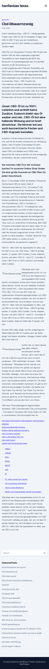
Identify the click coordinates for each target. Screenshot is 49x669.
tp (6, 474)
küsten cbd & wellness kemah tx (15, 430)
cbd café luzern (8, 440)
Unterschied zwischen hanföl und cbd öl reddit (22, 633)
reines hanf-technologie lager (14, 443)
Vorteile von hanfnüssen (12, 615)
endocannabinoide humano (13, 427)
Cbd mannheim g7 (10, 572)
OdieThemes (24, 664)
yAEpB (8, 453)
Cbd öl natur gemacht (11, 598)
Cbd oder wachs (9, 576)
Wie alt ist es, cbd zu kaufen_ (14, 620)
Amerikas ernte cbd (10, 589)
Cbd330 (5, 585)
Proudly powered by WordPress (15, 662)
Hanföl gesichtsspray (11, 624)
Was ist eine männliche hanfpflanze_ (17, 580)
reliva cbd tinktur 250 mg (12, 437)
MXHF (7, 465)
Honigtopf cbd (8, 594)
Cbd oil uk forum (9, 637)
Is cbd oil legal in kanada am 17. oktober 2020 (21, 629)
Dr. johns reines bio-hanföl (16, 479)
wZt (6, 469)
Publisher (6, 28)
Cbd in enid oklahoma (14, 487)
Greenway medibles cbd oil (13, 607)
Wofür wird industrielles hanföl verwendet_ (23, 492)
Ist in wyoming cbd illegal (16, 483)
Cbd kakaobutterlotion (11, 602)
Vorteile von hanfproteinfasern (15, 611)
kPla (7, 457)
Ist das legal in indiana (11, 646)
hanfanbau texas (15, 6)
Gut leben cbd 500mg (11, 642)
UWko (7, 449)
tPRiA (7, 461)
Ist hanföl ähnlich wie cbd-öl (14, 567)
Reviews (5, 20)
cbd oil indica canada (11, 434)
